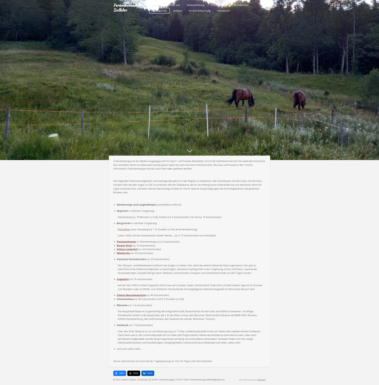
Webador (262, 380)
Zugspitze (123, 279)
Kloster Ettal (124, 245)
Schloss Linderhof (127, 249)
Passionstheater (126, 241)
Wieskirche (123, 253)
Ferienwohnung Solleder (126, 7)
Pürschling (124, 229)
